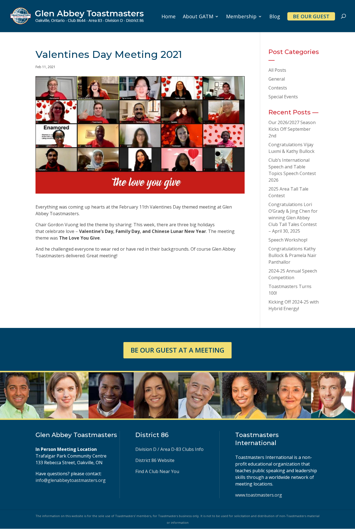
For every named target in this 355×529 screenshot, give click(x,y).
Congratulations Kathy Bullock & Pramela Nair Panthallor (292, 255)
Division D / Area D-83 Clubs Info (170, 449)
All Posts (277, 70)
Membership (241, 17)
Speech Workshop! (287, 240)
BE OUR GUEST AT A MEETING (177, 350)
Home (168, 17)
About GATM (198, 17)
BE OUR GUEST (311, 16)
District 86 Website (154, 460)
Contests (277, 88)
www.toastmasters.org (258, 495)
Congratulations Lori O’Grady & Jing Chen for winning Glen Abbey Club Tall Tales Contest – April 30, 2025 (293, 217)
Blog (274, 17)
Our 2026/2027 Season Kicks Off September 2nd (292, 129)
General (276, 79)
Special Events (283, 97)
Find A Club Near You (157, 471)
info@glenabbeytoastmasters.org (71, 480)
